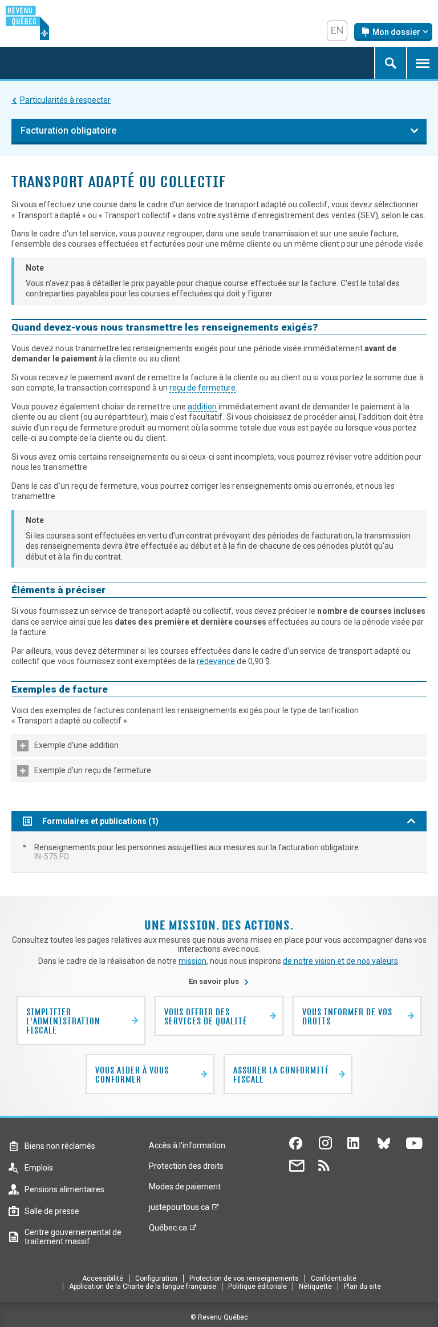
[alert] (393, 32)
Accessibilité (102, 1278)
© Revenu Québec (219, 1317)
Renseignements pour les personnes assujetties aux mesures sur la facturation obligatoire (196, 852)
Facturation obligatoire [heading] (68, 130)
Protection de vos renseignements (244, 1278)
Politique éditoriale (257, 1286)
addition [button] (202, 406)
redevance (216, 661)
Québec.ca (168, 1230)
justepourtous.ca (179, 1210)
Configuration (156, 1278)
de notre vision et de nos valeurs (340, 961)
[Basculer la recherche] (390, 63)
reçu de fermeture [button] (202, 387)
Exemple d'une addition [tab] (76, 745)
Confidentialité (333, 1278)
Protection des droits (186, 1166)
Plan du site (362, 1286)
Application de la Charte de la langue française (142, 1286)
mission (192, 961)
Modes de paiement (185, 1186)
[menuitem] (219, 852)
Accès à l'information (187, 1145)
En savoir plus (219, 981)
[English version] (337, 31)
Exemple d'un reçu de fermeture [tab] (92, 770)
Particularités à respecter (65, 99)
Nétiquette (315, 1286)
